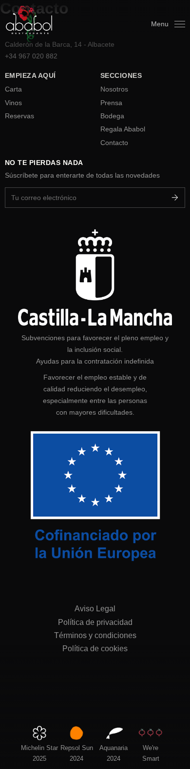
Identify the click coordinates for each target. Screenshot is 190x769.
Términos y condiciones (95, 635)
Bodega (112, 116)
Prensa (111, 103)
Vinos (13, 103)
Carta (13, 89)
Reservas (19, 116)
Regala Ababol (122, 129)
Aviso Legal (95, 608)
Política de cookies (95, 648)
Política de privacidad (95, 622)
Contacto (114, 142)
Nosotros (114, 89)
